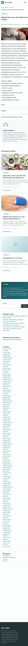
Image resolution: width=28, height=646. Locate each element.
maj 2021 (5, 453)
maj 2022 (5, 431)
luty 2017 (5, 545)
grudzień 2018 (7, 505)
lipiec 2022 (6, 428)
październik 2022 (7, 422)
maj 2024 (5, 388)
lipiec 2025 (6, 363)
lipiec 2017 (6, 536)
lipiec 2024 (6, 384)
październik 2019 (7, 487)
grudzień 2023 (7, 397)
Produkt (4, 13)
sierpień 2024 (6, 383)
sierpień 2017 (6, 534)
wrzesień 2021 (7, 446)
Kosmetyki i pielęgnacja (9, 557)
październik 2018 (7, 509)
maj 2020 (5, 474)
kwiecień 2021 (7, 455)
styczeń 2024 (6, 395)
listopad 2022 (6, 420)
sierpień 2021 (6, 447)
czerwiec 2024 (7, 386)
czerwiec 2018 (7, 516)
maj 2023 (5, 410)
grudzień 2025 (7, 354)
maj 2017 (5, 539)
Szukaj (5, 303)
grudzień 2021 (7, 440)
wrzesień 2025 (7, 359)
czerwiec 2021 (7, 451)
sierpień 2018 (6, 512)
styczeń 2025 (6, 374)
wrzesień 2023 (7, 402)
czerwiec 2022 (7, 429)
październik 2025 (7, 357)
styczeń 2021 (6, 460)
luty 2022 (5, 437)
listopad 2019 (6, 485)
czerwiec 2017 (7, 537)
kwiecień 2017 (7, 541)
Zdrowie (5, 561)
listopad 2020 (6, 464)
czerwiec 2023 (7, 408)
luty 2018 (5, 523)
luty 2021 (5, 458)
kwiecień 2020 (7, 476)
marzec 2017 (6, 543)
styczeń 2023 (6, 417)
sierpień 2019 (6, 491)
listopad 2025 (6, 356)
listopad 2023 (6, 399)
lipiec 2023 (6, 406)
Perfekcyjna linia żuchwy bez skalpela (13, 327)
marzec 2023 (6, 413)
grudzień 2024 (7, 375)
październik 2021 (7, 444)
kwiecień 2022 (7, 433)
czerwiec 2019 (7, 494)
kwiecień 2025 (7, 368)
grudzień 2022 (7, 419)
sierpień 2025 (6, 361)
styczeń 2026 (6, 352)
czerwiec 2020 (7, 473)
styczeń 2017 (6, 546)
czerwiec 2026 (7, 348)
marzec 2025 (6, 370)
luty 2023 (5, 415)
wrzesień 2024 (7, 381)
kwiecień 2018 (7, 519)
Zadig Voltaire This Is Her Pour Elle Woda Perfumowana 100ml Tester (14, 177)
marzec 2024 (6, 392)
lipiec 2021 (6, 449)
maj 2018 (5, 518)
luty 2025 (5, 372)
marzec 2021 (6, 456)
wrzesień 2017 (7, 532)
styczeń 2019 (6, 503)
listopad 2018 (6, 507)
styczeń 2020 (6, 482)
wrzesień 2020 (7, 467)
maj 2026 (5, 350)
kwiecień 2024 (7, 390)
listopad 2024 (6, 377)
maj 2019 (5, 496)
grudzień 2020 (7, 462)
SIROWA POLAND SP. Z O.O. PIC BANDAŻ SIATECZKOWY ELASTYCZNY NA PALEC (14, 219)
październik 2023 (7, 401)
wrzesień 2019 (7, 489)
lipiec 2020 (6, 471)
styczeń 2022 (6, 438)
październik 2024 (8, 379)
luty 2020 (5, 480)
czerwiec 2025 (7, 365)
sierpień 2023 (6, 404)
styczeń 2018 (6, 525)
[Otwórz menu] (25, 2)
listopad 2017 (6, 528)
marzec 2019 (6, 500)
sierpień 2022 (6, 426)
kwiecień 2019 (7, 498)
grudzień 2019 (7, 483)
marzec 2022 (6, 435)
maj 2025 (5, 366)
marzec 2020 (6, 478)
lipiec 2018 (6, 514)
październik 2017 (7, 530)
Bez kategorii (6, 555)
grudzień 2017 (7, 527)
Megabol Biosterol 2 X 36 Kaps (12, 258)
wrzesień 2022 (7, 424)
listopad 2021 (6, 442)
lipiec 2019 (6, 492)
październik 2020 (7, 465)
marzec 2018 (6, 521)
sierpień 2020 (6, 469)
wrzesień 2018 (7, 510)
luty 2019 (5, 501)
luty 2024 (5, 393)
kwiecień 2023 (7, 411)
